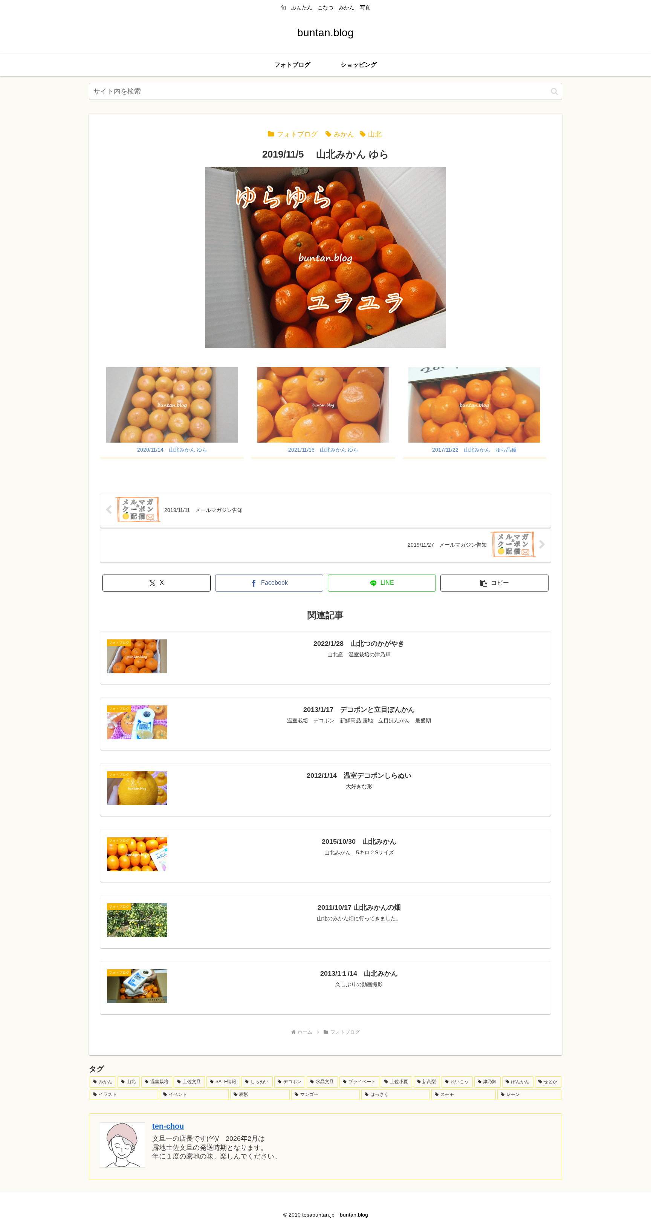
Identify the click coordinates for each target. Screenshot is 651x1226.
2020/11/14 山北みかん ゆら (172, 450)
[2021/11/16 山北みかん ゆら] (323, 405)
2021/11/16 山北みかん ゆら (323, 450)
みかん (344, 134)
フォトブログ (297, 134)
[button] (554, 91)
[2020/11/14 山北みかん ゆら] (172, 405)
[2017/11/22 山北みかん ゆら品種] (474, 405)
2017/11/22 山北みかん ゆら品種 (474, 450)
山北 (375, 134)
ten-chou (168, 1126)
